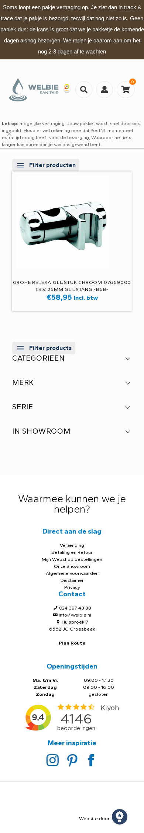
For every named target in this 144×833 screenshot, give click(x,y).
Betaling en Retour (72, 552)
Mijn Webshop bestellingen (72, 559)
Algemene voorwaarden (72, 573)
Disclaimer (72, 580)
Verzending (72, 545)
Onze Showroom (72, 566)
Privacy (72, 587)
